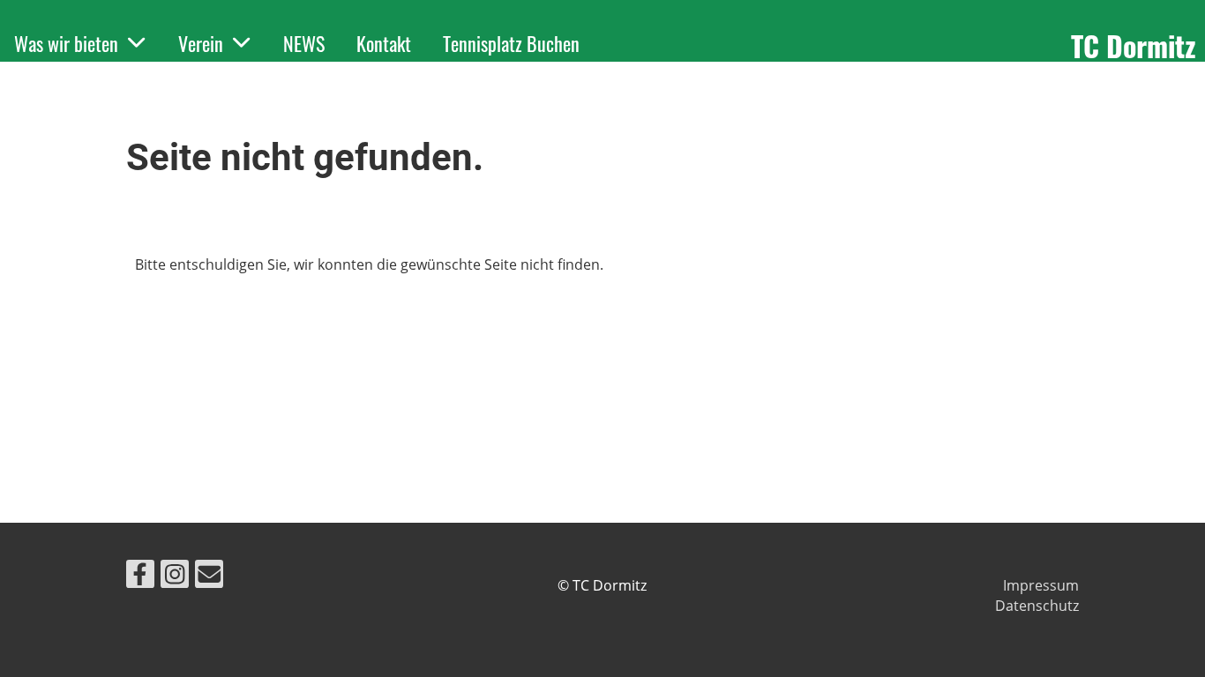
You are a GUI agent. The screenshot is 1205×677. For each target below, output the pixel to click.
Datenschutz (1037, 605)
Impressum (1041, 585)
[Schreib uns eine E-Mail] (209, 577)
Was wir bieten (66, 43)
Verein (200, 43)
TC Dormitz (1133, 46)
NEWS (304, 43)
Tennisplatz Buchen (511, 43)
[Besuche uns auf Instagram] (175, 577)
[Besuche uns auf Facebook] (140, 577)
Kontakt (383, 43)
